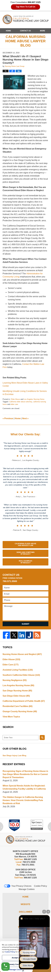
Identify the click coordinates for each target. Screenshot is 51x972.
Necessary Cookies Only (16, 964)
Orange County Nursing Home (20, 711)
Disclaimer (25, 912)
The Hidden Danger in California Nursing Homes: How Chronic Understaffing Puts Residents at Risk (23, 800)
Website (25, 904)
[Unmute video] (34, 937)
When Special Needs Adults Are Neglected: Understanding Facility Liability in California (24, 787)
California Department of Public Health (24, 701)
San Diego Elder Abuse (16, 696)
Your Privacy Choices (21, 886)
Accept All (16, 957)
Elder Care (10, 665)
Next (25, 418)
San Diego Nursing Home (17, 691)
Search (42, 737)
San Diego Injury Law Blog (14, 755)
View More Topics (11, 717)
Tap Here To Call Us (25, 7)
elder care (14, 404)
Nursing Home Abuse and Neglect (22, 654)
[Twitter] (14, 635)
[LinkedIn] (22, 635)
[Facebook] (6, 635)
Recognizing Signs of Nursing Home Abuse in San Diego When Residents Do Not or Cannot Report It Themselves (25, 774)
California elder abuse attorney (20, 402)
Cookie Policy (40, 886)
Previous (8, 418)
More (42, 31)
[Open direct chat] (44, 911)
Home (8, 31)
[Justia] (29, 635)
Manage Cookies (27, 889)
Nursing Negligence (15, 680)
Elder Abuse (15, 399)
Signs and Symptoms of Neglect (25, 553)
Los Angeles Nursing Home (34, 399)
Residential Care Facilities (17, 706)
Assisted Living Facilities (18, 670)
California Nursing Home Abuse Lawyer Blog (26, 19)
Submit (25, 624)
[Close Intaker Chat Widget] (48, 911)
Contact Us (25, 31)
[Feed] (37, 635)
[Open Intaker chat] (23, 970)
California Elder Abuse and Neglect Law (25, 544)
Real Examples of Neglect (25, 562)
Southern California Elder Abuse (21, 675)
